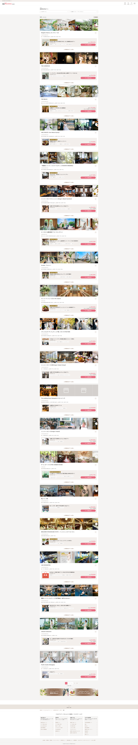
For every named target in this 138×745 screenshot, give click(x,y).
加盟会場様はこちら (70, 740)
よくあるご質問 (93, 740)
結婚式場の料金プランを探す (57, 710)
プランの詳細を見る (88, 44)
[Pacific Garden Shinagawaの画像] (69, 657)
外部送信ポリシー (63, 740)
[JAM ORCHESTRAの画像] (69, 557)
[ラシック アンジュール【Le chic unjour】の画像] (69, 291)
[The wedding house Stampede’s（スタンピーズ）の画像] (69, 390)
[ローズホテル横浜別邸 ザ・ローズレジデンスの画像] (69, 224)
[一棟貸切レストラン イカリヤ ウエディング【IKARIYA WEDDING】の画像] (69, 158)
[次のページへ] (74, 683)
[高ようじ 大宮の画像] (69, 491)
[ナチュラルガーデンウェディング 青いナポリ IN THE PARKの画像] (69, 324)
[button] (69, 42)
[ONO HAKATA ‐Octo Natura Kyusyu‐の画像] (69, 124)
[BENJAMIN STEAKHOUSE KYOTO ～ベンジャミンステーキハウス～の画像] (69, 524)
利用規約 (47, 740)
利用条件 (51, 740)
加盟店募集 (75, 740)
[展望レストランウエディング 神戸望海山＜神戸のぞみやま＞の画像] (69, 590)
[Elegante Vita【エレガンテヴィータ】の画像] (69, 25)
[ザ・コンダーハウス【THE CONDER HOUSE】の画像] (69, 457)
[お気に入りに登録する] (95, 33)
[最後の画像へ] (96, 25)
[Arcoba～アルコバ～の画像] (69, 257)
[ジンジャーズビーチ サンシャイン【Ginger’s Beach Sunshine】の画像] (69, 191)
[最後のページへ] (77, 683)
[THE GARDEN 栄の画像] (69, 58)
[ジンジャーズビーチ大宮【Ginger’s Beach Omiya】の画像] (69, 357)
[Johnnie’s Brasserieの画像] (69, 624)
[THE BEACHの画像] (69, 91)
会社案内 (44, 740)
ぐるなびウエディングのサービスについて (84, 740)
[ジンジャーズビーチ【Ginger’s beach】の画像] (69, 423)
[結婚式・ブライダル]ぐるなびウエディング (46, 710)
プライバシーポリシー (56, 740)
